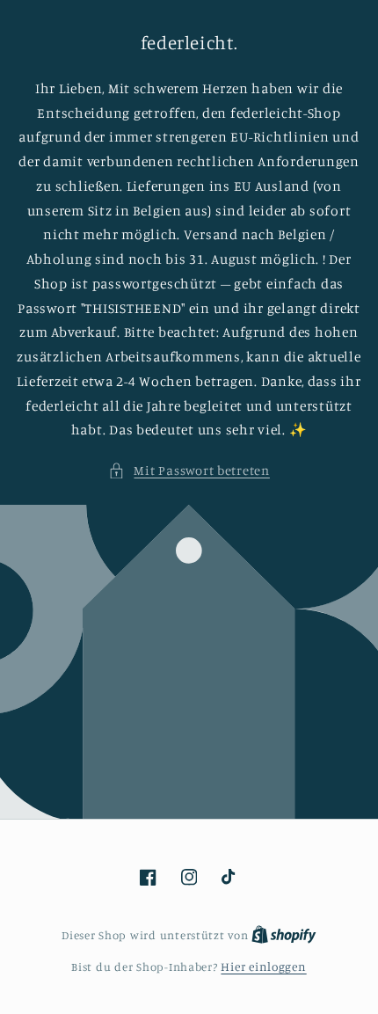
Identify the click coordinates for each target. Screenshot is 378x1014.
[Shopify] (283, 935)
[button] (189, 470)
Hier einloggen (263, 966)
